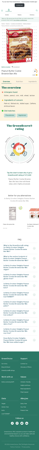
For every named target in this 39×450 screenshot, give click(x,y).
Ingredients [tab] (32, 82)
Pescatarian (10, 115)
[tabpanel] (20, 101)
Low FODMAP (6, 414)
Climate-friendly (25, 382)
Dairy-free (23, 404)
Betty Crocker (6, 67)
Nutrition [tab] (19, 82)
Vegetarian (22, 115)
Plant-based (24, 392)
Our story (4, 364)
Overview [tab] (6, 82)
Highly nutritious (25, 385)
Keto (3, 410)
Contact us (23, 364)
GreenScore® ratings (8, 370)
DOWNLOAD (19, 5)
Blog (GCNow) (6, 367)
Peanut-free (24, 410)
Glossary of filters (26, 367)
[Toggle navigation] (3, 10)
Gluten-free (5, 407)
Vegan (3, 404)
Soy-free (23, 407)
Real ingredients (25, 389)
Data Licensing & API (8, 382)
